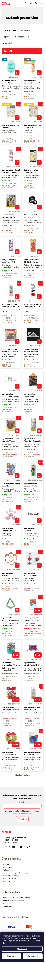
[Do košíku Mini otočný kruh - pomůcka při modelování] (39, 207)
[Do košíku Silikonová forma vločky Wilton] (17, 72)
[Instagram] (13, 847)
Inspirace (7, 903)
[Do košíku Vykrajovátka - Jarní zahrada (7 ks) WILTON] (17, 430)
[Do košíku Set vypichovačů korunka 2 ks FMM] (39, 341)
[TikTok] (28, 847)
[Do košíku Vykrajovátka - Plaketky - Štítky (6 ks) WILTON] (39, 430)
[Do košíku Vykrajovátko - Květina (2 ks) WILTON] (17, 565)
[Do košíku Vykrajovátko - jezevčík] (39, 520)
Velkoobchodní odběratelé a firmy (16, 898)
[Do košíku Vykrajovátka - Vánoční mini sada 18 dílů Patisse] (17, 386)
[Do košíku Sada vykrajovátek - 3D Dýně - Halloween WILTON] (39, 251)
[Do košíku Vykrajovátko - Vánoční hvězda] (39, 565)
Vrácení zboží (8, 870)
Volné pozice (8, 906)
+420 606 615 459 (11, 842)
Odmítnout (11, 956)
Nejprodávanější (22, 37)
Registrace (7, 867)
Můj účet (6, 864)
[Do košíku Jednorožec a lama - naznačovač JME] (39, 162)
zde (3, 943)
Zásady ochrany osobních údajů (16, 873)
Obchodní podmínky (11, 876)
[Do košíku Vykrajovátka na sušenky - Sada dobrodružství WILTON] (39, 475)
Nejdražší (7, 37)
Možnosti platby (9, 878)
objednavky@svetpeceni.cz (15, 838)
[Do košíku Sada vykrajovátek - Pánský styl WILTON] (39, 296)
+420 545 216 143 (11, 840)
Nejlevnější (25, 30)
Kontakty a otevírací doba (13, 901)
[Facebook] (6, 847)
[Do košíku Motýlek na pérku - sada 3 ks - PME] (17, 251)
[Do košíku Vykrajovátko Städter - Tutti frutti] (39, 117)
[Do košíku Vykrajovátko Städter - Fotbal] (17, 117)
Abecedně (7, 43)
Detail (37, 610)
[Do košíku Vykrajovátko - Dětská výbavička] (17, 520)
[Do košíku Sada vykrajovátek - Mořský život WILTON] (17, 296)
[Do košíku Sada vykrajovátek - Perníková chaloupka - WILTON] (17, 341)
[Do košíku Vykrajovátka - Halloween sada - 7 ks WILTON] (39, 386)
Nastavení (22, 949)
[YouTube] (21, 847)
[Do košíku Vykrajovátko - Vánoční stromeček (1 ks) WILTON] (17, 610)
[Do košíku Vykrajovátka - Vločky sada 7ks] (17, 475)
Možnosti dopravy (10, 881)
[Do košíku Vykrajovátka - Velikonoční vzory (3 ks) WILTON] (39, 72)
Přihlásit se (22, 819)
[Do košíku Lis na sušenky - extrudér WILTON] (17, 207)
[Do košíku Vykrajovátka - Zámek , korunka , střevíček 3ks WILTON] (17, 162)
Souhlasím (33, 956)
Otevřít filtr (8, 51)
